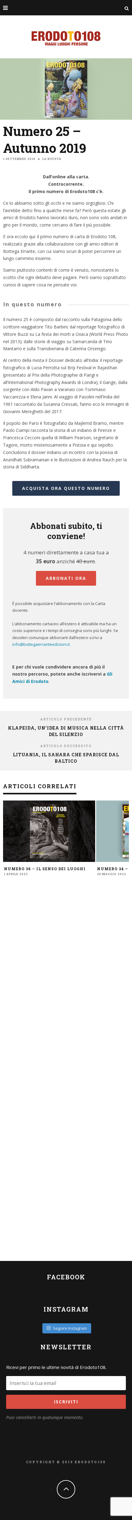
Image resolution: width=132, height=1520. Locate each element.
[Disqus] (66, 977)
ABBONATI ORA (66, 578)
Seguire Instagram (70, 1328)
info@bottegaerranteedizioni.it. (41, 644)
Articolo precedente (66, 719)
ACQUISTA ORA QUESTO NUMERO (66, 488)
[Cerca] (127, 7)
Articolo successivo (66, 746)
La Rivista (51, 159)
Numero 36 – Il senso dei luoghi (45, 868)
